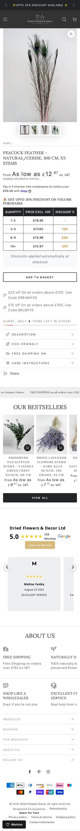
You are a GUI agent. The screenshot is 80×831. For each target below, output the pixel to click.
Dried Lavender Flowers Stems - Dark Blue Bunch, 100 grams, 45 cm (52, 466)
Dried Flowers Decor (33, 803)
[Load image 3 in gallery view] (45, 129)
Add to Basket (40, 277)
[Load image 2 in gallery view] (34, 129)
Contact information (42, 822)
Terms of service (41, 817)
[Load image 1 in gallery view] (24, 129)
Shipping (8, 178)
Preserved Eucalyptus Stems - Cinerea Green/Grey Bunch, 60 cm (18, 466)
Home (6, 143)
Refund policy (58, 808)
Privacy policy (18, 817)
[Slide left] (6, 5)
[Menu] (5, 19)
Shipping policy (65, 817)
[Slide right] (73, 5)
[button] (64, 19)
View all (40, 497)
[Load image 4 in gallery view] (55, 129)
